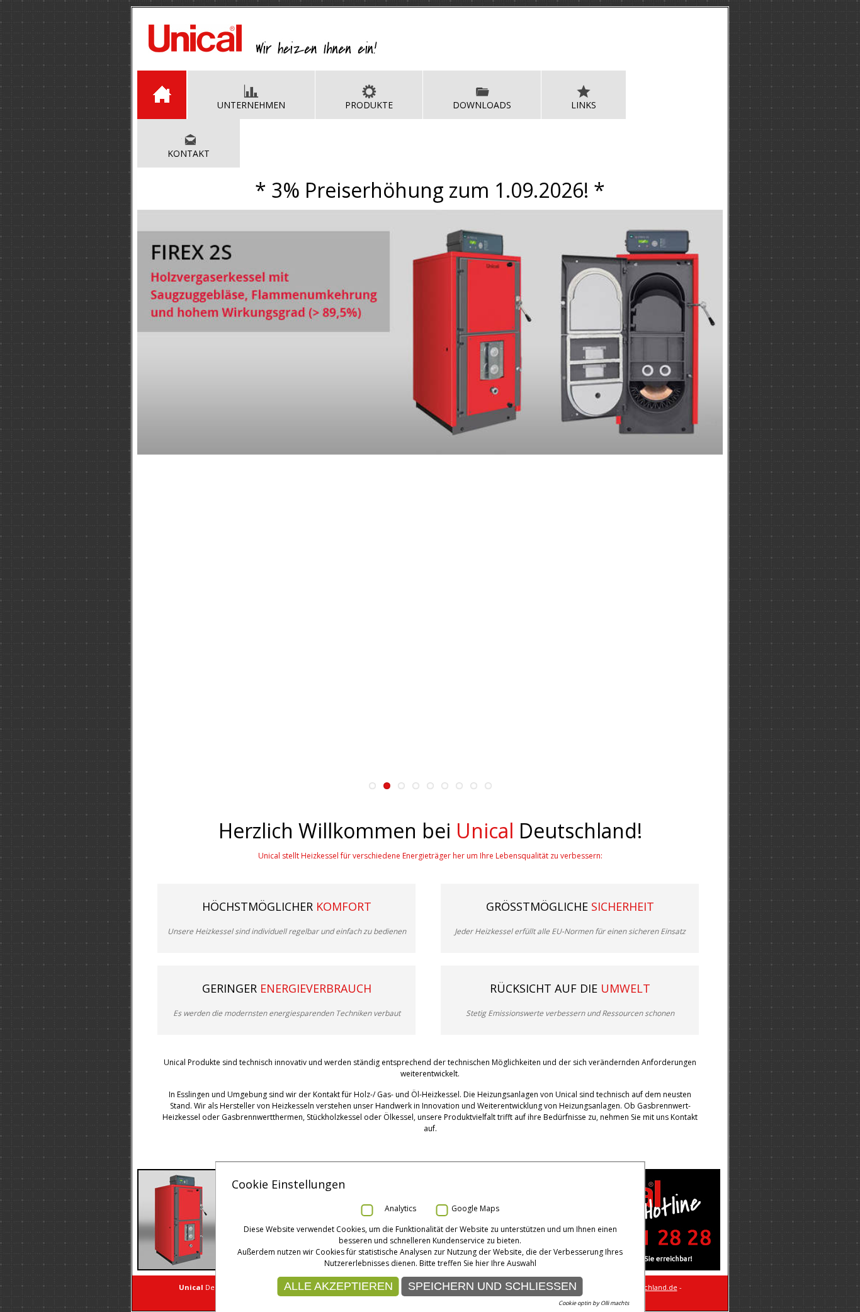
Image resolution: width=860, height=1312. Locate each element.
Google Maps (475, 1208)
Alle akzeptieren (338, 1286)
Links (583, 105)
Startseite (161, 95)
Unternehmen (251, 105)
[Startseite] (263, 52)
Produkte (369, 105)
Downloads (482, 105)
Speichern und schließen (492, 1286)
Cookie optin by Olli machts (593, 1303)
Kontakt (188, 153)
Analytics (400, 1208)
